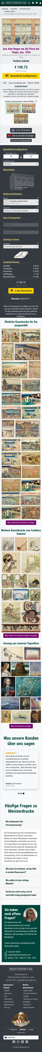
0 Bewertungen (26, 140)
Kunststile (14, 9)
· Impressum (8, 993)
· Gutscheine (27, 1005)
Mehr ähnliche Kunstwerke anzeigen (21, 522)
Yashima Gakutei (9, 11)
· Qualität (25, 996)
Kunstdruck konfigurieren (23, 75)
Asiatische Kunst (25, 9)
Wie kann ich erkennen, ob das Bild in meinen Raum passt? (21, 870)
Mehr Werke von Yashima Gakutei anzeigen (21, 635)
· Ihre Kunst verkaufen (30, 993)
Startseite (5, 9)
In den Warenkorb (22, 290)
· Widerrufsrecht (9, 1002)
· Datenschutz (8, 999)
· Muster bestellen (28, 1008)
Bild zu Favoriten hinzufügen (22, 136)
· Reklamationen (9, 1005)
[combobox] (21, 164)
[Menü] (2, 3)
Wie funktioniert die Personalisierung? (14, 823)
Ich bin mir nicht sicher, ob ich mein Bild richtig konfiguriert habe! (21, 893)
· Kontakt (6, 991)
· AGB (5, 996)
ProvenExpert (17, 784)
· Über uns (7, 1008)
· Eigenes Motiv (28, 991)
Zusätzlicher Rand (8, 161)
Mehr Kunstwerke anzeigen (21, 726)
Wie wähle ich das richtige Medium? (17, 882)
